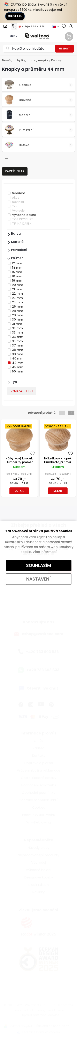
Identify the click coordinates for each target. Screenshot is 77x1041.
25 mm (17, 302)
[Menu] (6, 35)
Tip (14, 206)
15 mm (17, 272)
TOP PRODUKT (22, 219)
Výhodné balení (24, 215)
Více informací (45, 551)
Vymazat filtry (21, 391)
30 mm (17, 319)
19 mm (17, 281)
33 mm (17, 332)
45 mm (17, 367)
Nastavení (38, 579)
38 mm (17, 350)
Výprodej (18, 210)
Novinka (18, 202)
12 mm (17, 263)
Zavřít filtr (14, 171)
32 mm (17, 328)
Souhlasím (38, 565)
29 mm (17, 315)
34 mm (17, 337)
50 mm (17, 371)
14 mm (17, 268)
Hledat (64, 48)
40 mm (18, 358)
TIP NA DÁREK (21, 223)
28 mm (17, 311)
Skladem (18, 193)
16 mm (17, 276)
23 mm (17, 298)
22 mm (17, 294)
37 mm (17, 345)
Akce (16, 198)
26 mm (17, 306)
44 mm (17, 363)
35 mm (17, 341)
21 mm (17, 289)
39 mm (17, 354)
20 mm (17, 285)
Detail (19, 491)
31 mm (17, 324)
